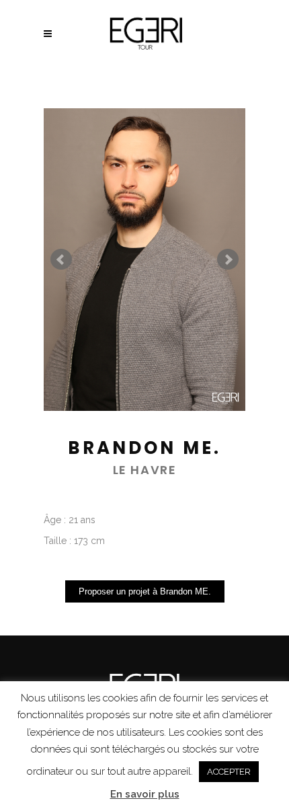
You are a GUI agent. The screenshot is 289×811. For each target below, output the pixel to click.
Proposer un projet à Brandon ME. (145, 591)
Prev (61, 259)
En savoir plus (144, 794)
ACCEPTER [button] (229, 772)
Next (228, 259)
